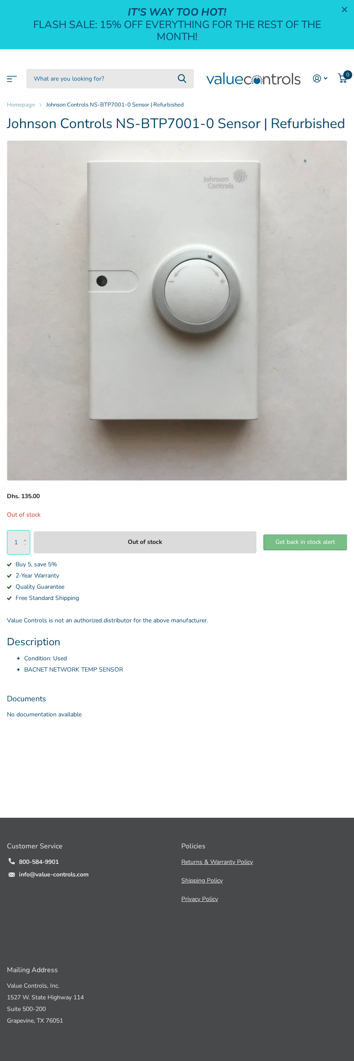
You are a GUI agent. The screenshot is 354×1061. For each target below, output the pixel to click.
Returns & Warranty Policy (217, 862)
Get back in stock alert (305, 542)
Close (344, 9)
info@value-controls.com (53, 874)
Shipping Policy (202, 880)
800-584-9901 (39, 862)
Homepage (21, 105)
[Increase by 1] (27, 534)
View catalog (11, 76)
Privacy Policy (199, 899)
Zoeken (182, 78)
